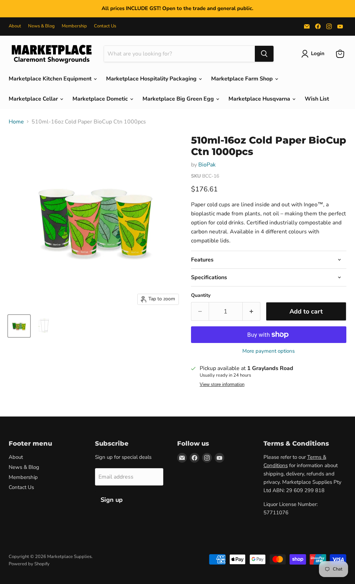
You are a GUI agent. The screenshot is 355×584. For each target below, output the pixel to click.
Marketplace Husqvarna (260, 99)
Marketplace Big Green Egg (178, 99)
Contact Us (105, 26)
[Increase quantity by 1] (251, 311)
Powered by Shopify (29, 564)
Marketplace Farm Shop (242, 79)
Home (16, 122)
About (15, 26)
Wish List (317, 99)
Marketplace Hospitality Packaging (152, 79)
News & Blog (41, 26)
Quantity (200, 295)
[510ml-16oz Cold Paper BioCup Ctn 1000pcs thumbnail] (19, 326)
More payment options (268, 351)
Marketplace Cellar (34, 99)
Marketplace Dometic (100, 99)
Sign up (112, 500)
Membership (74, 26)
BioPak (207, 165)
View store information (222, 384)
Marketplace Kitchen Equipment (51, 79)
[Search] (264, 54)
